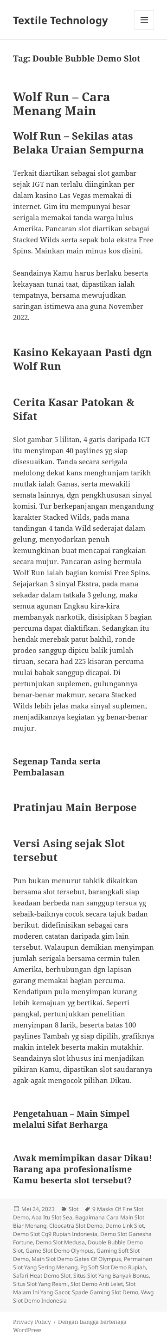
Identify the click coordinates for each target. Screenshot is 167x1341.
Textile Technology (60, 20)
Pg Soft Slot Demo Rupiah (113, 1267)
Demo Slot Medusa (60, 1242)
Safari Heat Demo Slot (42, 1275)
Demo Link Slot (124, 1226)
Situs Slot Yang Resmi (40, 1284)
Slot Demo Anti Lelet (97, 1284)
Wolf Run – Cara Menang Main (61, 103)
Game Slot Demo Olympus (60, 1251)
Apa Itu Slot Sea (52, 1217)
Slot (73, 1209)
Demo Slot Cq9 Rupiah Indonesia (55, 1234)
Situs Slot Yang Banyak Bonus (111, 1275)
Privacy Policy (32, 1322)
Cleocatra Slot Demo (76, 1226)
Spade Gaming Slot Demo (105, 1292)
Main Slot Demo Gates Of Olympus (76, 1259)
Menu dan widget (144, 29)
